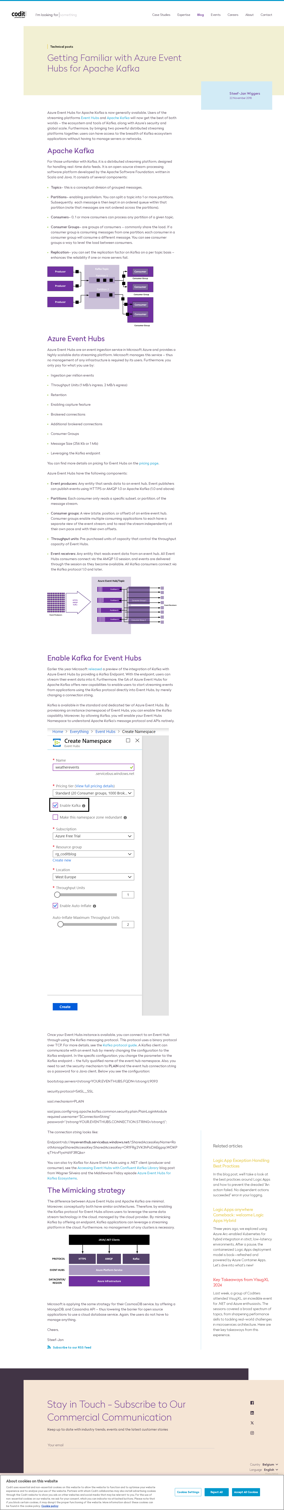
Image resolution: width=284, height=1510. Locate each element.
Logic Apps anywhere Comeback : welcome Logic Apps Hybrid (238, 1215)
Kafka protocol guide (120, 1045)
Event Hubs (90, 118)
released (95, 669)
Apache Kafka (118, 118)
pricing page (148, 463)
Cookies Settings (188, 1492)
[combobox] (269, 1464)
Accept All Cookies (246, 1492)
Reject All (217, 1492)
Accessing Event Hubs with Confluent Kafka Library (118, 1168)
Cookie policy (49, 1505)
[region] (142, 1492)
